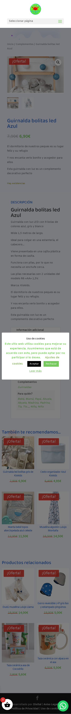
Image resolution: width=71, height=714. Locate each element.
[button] (63, 705)
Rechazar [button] (51, 363)
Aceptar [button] (34, 363)
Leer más (35, 371)
